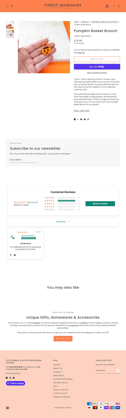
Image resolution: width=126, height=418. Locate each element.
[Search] (12, 6)
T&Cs (55, 386)
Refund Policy (60, 383)
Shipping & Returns (63, 379)
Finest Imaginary (82, 36)
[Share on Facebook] (75, 119)
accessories (73, 325)
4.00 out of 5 (32, 202)
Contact (57, 372)
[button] (88, 119)
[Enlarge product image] (44, 47)
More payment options (97, 73)
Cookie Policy (60, 393)
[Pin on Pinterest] (81, 119)
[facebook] (7, 378)
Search (57, 365)
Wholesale (58, 375)
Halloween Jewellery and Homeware (104, 22)
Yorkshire (84, 323)
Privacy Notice (60, 390)
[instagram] (10, 378)
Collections (85, 22)
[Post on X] (78, 119)
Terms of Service (62, 397)
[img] (22, 232)
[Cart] (118, 6)
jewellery (36, 323)
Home (76, 22)
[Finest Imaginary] (63, 6)
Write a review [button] (100, 203)
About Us (57, 368)
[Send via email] (85, 119)
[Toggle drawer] (7, 6)
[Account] (114, 6)
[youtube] (14, 378)
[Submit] (36, 159)
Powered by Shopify (63, 408)
